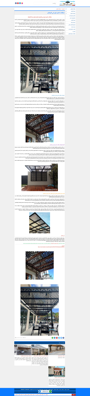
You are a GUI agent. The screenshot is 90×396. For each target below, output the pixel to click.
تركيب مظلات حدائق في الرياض (47, 394)
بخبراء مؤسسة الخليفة (54, 243)
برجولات (64, 394)
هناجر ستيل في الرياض (57, 394)
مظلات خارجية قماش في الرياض (23, 394)
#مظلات (63, 245)
